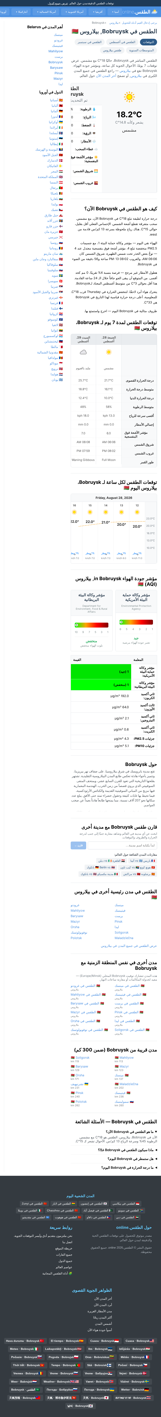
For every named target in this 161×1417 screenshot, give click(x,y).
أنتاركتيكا (21, 11)
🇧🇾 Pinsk (77, 1094)
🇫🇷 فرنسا (56, 303)
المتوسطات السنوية (141, 50)
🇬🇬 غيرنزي (56, 297)
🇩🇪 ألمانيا (57, 111)
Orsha (75, 927)
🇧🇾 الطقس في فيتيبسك (130, 996)
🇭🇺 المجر (57, 171)
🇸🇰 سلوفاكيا (55, 264)
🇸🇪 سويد (57, 275)
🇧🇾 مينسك (122, 1076)
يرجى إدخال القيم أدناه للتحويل (139, 22)
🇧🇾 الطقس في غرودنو (85, 987)
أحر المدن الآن (106, 76)
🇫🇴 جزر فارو (54, 226)
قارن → (78, 845)
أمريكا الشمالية (46, 11)
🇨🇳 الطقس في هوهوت (68, 1217)
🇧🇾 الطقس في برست (129, 1005)
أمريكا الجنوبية (74, 11)
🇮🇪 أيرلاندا (56, 127)
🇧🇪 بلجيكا (57, 193)
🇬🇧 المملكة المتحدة (50, 177)
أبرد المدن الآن (103, 1305)
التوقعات (148, 42)
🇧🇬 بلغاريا (56, 199)
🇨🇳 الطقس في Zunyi (34, 1203)
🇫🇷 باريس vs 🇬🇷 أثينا (142, 860)
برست (119, 916)
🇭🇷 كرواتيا (56, 314)
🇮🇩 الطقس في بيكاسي (126, 1203)
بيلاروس (114, 22)
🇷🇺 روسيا (56, 243)
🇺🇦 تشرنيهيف (79, 1085)
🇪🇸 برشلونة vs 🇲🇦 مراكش (139, 874)
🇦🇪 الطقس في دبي (127, 1217)
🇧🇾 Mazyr (122, 1068)
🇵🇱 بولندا (57, 204)
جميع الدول (65, 1261)
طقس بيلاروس (112, 50)
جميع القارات (64, 1254)
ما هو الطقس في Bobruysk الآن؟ (130, 1132)
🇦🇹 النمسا (56, 182)
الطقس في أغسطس (122, 42)
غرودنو (75, 905)
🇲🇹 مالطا (57, 347)
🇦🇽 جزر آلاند (55, 221)
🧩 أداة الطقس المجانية (57, 1273)
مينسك (119, 905)
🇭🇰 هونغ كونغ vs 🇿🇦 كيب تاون (137, 867)
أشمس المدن (103, 1323)
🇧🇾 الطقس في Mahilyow (88, 996)
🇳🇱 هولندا (57, 374)
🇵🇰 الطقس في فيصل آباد (98, 1210)
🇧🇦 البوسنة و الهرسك (49, 149)
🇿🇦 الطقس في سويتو (130, 1210)
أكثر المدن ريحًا (102, 1317)
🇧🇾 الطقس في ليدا (127, 1022)
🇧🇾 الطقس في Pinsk (129, 1013)
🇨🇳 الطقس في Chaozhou (62, 1210)
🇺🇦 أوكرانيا (56, 122)
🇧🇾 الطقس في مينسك (130, 987)
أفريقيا (97, 11)
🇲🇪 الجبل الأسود (52, 155)
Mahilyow (78, 910)
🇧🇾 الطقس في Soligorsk (132, 1031)
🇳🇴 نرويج (57, 369)
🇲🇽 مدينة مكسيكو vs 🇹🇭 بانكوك (99, 874)
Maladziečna (124, 938)
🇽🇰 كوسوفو (55, 319)
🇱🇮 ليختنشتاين (53, 341)
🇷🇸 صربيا (57, 286)
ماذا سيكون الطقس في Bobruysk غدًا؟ (126, 1150)
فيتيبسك (120, 910)
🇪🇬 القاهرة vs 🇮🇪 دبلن (111, 860)
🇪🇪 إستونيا (56, 138)
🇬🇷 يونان (57, 380)
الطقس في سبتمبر (90, 42)
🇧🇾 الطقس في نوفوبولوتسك (89, 1031)
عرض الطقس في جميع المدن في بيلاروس (129, 946)
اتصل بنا (67, 1242)
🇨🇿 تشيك (57, 210)
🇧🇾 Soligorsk (80, 1059)
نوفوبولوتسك (79, 932)
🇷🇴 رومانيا (56, 248)
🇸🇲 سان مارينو (53, 254)
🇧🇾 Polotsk (79, 1103)
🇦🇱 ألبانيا (57, 105)
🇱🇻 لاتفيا (57, 325)
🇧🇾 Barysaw (79, 1068)
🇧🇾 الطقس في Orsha (85, 1022)
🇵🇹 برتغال (56, 188)
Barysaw (77, 916)
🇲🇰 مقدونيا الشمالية (50, 352)
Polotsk (76, 938)
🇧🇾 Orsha (77, 1076)
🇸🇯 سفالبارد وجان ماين (48, 259)
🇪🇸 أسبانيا (56, 100)
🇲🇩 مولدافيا (55, 358)
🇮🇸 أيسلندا (56, 133)
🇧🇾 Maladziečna (126, 1085)
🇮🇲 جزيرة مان (53, 232)
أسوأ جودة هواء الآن (100, 1330)
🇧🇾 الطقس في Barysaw (87, 1005)
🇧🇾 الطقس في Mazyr (86, 1013)
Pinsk (119, 921)
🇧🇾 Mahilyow (124, 1059)
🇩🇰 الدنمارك (55, 160)
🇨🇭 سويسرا (55, 281)
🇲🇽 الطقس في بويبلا (29, 1210)
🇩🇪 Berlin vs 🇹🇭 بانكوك (101, 867)
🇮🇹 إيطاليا (56, 144)
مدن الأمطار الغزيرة (100, 1311)
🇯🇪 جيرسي (55, 237)
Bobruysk (55, 62)
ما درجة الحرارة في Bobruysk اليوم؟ (127, 1168)
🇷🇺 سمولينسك (124, 1103)
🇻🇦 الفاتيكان (55, 166)
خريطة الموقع (63, 1248)
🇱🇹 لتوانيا (57, 330)
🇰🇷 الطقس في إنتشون (94, 1203)
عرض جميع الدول (58, 3)
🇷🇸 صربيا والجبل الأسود (48, 292)
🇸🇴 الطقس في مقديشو (35, 1217)
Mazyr (75, 921)
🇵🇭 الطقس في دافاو (99, 1217)
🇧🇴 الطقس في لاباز (63, 1203)
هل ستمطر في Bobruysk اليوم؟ (131, 1159)
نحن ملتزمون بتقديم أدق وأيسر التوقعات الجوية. (43, 1235)
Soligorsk (122, 932)
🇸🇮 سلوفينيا (55, 270)
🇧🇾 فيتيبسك (122, 1094)
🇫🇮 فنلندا (57, 308)
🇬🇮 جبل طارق (54, 215)
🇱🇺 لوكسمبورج (53, 336)
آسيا (115, 11)
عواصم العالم (64, 1267)
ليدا (117, 927)
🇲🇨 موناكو (56, 363)
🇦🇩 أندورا (57, 116)
